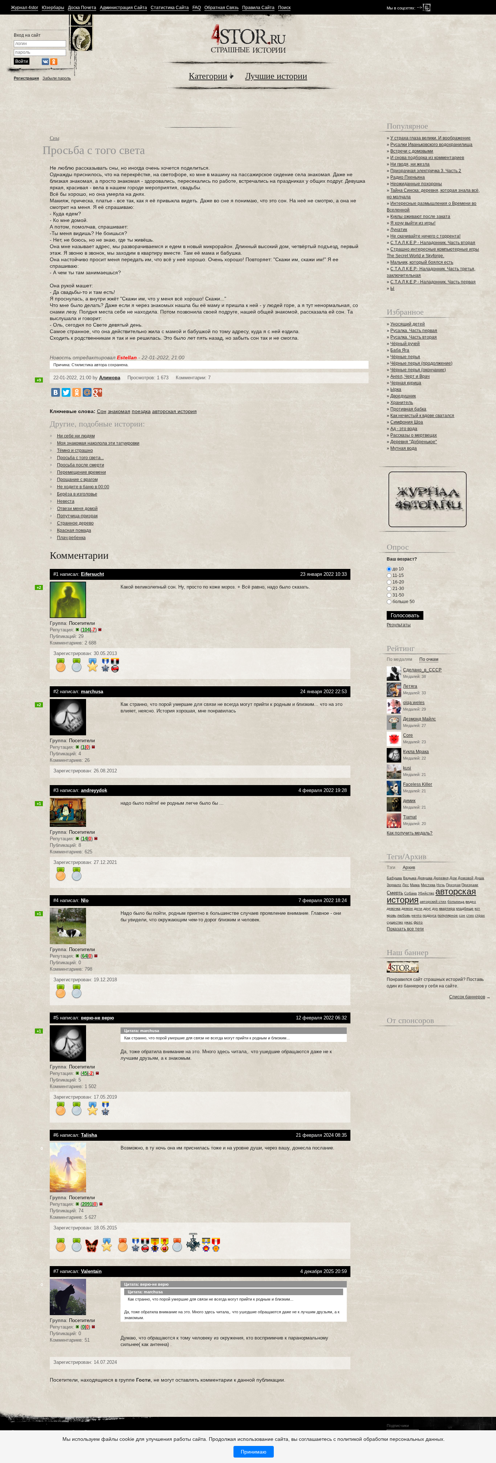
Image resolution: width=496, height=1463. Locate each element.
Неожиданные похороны (416, 183)
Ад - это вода (403, 428)
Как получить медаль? (409, 833)
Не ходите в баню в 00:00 (83, 486)
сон (462, 915)
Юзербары (53, 7)
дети (418, 908)
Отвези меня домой (77, 508)
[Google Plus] (97, 392)
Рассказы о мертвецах (413, 435)
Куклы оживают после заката (420, 216)
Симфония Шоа (406, 422)
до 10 (397, 568)
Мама (415, 885)
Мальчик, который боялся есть (421, 262)
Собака (410, 893)
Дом (453, 878)
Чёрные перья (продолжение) (421, 363)
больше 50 (403, 601)
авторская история (174, 411)
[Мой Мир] (87, 392)
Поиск (284, 7)
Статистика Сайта (170, 7)
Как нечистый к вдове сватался (422, 415)
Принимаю (254, 1452)
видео (470, 902)
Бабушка (394, 878)
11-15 (397, 575)
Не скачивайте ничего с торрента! (425, 236)
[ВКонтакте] (55, 392)
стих (470, 915)
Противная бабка (408, 409)
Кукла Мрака (416, 751)
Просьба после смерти (80, 465)
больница (455, 902)
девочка (394, 908)
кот (477, 908)
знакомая (119, 411)
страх (480, 915)
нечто (416, 915)
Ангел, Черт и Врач (410, 376)
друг (427, 908)
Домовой (465, 878)
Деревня (441, 878)
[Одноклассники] (76, 392)
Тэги (391, 867)
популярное (448, 915)
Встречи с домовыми (411, 151)
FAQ (196, 7)
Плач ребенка (71, 537)
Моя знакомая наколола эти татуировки (98, 443)
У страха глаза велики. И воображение (430, 138)
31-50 (397, 595)
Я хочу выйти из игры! (412, 223)
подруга (429, 915)
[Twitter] (66, 392)
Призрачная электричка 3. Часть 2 (425, 170)
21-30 (397, 588)
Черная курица (405, 382)
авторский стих (433, 902)
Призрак (453, 885)
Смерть (395, 893)
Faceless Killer (417, 784)
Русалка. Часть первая (413, 330)
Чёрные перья (405, 356)
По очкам (428, 659)
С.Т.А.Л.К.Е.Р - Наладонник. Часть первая (433, 281)
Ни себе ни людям (76, 436)
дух (435, 908)
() (89, 630)
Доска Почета (82, 7)
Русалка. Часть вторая (413, 337)
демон (407, 908)
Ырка (395, 389)
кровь (391, 915)
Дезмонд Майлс (419, 719)
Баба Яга (399, 350)
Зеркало (394, 885)
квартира (447, 908)
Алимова (109, 377)
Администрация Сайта (123, 7)
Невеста (65, 501)
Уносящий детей (407, 324)
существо (395, 922)
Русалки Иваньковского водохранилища (431, 144)
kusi (407, 768)
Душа (479, 878)
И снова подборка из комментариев (427, 157)
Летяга (410, 686)
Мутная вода (403, 448)
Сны (54, 137)
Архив (409, 867)
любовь (403, 915)
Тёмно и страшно (75, 450)
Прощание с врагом (77, 479)
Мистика (428, 885)
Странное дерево (75, 523)
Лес (405, 885)
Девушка (425, 878)
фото (418, 922)
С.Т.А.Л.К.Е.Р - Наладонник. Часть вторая (432, 242)
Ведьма (409, 878)
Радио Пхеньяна (407, 177)
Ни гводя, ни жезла (410, 164)
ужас (408, 922)
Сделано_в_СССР (422, 669)
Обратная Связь (221, 7)
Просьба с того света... (80, 457)
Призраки (470, 885)
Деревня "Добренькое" (413, 441)
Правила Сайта (258, 7)
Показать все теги (405, 928)
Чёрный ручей (405, 343)
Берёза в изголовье (77, 494)
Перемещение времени (81, 472)
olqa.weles (413, 702)
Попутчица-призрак (77, 515)
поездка (141, 411)
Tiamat (409, 817)
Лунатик (398, 229)
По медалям (399, 659)
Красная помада (74, 530)
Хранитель (401, 402)
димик (409, 800)
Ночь (440, 885)
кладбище (464, 908)
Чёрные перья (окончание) (418, 369)
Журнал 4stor (24, 7)
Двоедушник (403, 396)
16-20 (397, 582)
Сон (101, 411)
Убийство (426, 893)
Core (408, 735)
